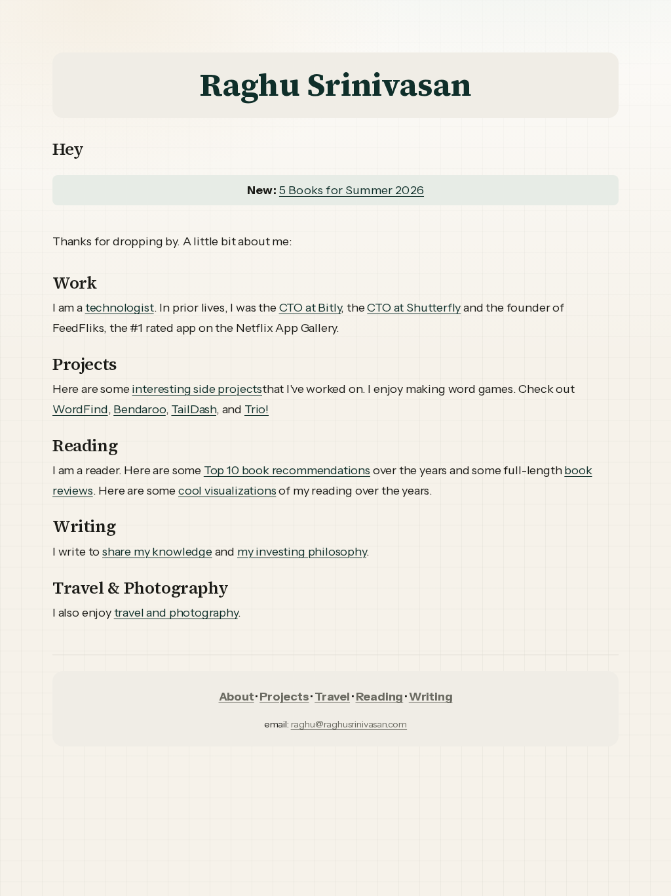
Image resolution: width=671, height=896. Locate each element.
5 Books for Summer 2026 (351, 190)
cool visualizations (227, 490)
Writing (431, 696)
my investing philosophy (301, 551)
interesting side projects (197, 389)
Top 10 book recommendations (287, 470)
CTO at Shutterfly (414, 307)
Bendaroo (139, 409)
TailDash (193, 409)
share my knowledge (157, 551)
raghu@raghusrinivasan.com (349, 724)
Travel (332, 696)
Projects (284, 696)
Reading (380, 696)
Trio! (256, 409)
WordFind (80, 409)
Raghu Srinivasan (335, 84)
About (236, 696)
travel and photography (176, 612)
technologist (119, 307)
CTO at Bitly (310, 307)
